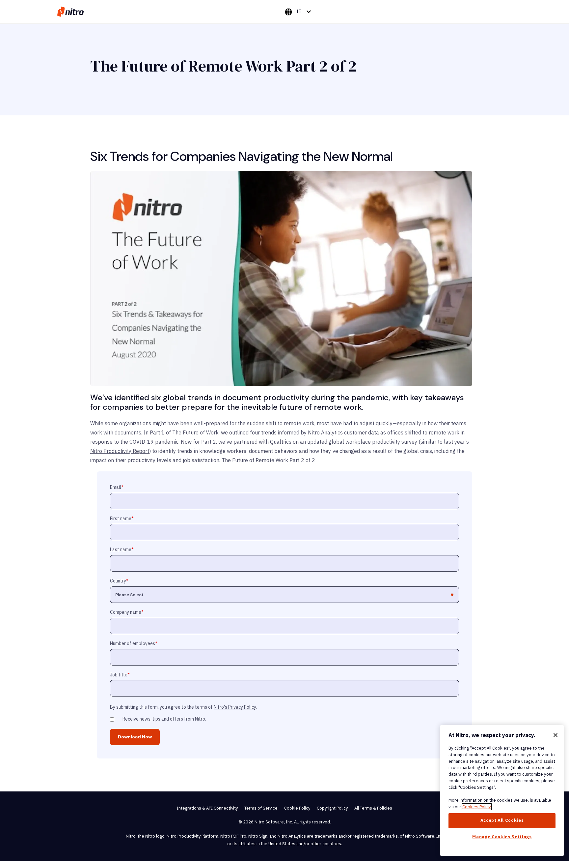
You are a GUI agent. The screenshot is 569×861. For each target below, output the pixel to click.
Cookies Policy (476, 807)
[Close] (555, 735)
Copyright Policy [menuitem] (332, 808)
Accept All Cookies (502, 820)
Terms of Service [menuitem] (261, 808)
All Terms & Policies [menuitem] (373, 808)
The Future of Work (195, 432)
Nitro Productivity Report (119, 451)
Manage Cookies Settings (501, 837)
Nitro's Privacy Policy (235, 707)
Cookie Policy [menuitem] (297, 808)
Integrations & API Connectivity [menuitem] (207, 808)
